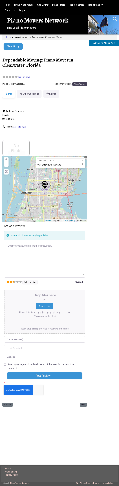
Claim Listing (13, 46)
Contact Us (9, 10)
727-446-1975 (19, 126)
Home (7, 5)
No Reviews (24, 77)
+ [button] (6, 159)
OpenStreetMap (69, 220)
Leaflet (48, 220)
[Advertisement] (45, 435)
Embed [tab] (52, 94)
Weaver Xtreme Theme (89, 483)
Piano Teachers (76, 5)
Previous (7, 404)
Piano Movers (32, 84)
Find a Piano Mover (23, 5)
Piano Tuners (58, 5)
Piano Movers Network (37, 20)
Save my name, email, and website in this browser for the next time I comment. (41, 366)
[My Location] (60, 165)
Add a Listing (11, 471)
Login (22, 10)
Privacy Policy (11, 475)
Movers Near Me (104, 43)
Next (83, 404)
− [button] (6, 164)
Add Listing (42, 5)
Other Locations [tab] (31, 94)
